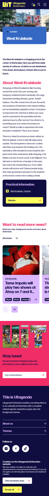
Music (8, 299)
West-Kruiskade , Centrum (20, 191)
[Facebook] (15, 448)
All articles (7, 238)
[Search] (39, 4)
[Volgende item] (14, 309)
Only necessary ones (14, 481)
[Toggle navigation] (45, 4)
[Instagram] (6, 448)
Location (13, 32)
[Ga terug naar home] (14, 4)
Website (12, 200)
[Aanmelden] (43, 375)
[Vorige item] (6, 309)
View (36, 299)
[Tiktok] (25, 448)
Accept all (9, 490)
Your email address (13, 375)
